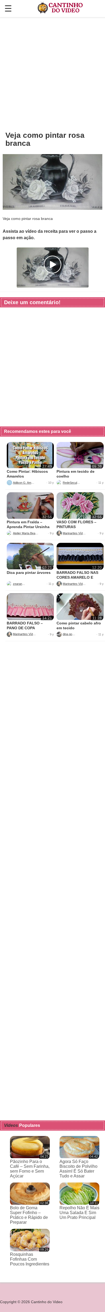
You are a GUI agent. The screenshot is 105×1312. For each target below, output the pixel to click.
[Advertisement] (52, 74)
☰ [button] (8, 8)
